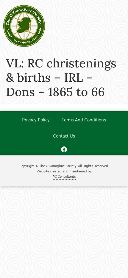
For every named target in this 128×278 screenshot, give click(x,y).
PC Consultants (64, 176)
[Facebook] (64, 149)
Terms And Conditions (84, 119)
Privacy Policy (36, 119)
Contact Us (64, 135)
